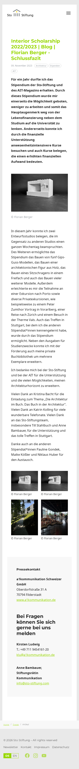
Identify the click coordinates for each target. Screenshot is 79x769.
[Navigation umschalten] (68, 13)
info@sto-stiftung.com (32, 683)
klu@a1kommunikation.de (35, 655)
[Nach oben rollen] (74, 764)
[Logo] (22, 13)
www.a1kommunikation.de (36, 600)
